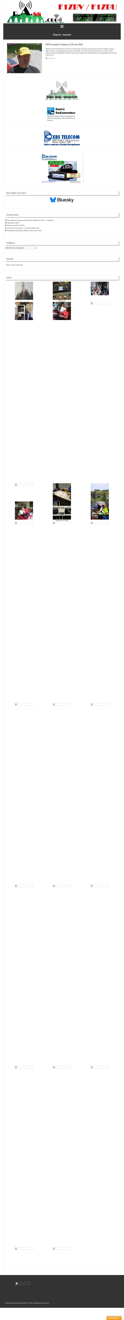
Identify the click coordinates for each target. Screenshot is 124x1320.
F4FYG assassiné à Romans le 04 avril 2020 (64, 44)
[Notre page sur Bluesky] (62, 200)
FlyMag (36, 1303)
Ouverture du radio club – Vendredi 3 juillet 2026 (23, 228)
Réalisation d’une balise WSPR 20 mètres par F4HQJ (24, 230)
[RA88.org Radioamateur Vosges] (62, 11)
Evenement (51, 58)
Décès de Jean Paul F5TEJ (16, 225)
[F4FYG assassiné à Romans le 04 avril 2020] (24, 58)
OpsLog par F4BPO (13, 223)
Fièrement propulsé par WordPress (16, 1303)
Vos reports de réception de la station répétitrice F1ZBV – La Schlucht (30, 220)
